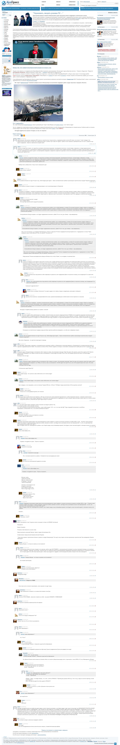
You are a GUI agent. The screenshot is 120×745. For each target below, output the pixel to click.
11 (4, 59)
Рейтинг (58, 4)
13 (6, 59)
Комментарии (72, 4)
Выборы (6, 30)
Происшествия (7, 24)
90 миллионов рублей (32, 80)
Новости (58, 1)
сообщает (45, 72)
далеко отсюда (59, 124)
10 (2, 59)
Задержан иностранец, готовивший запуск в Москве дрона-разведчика (97, 8)
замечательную (24, 82)
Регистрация (86, 1)
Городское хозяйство (6, 36)
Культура (6, 21)
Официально (72, 1)
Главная (44, 1)
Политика (6, 29)
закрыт (53, 128)
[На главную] (78, 3)
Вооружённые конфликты (7, 45)
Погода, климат (7, 42)
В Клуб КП (5, 12)
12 (5, 59)
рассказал (78, 18)
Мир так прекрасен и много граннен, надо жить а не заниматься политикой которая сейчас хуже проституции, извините (107, 59)
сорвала (50, 75)
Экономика (6, 19)
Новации (6, 38)
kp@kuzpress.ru (20, 742)
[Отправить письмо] (78, 4)
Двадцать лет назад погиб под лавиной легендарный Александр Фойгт (58, 8)
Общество (6, 27)
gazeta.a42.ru (19, 123)
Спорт (5, 32)
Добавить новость (112, 12)
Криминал (6, 26)
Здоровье (6, 39)
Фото (43, 4)
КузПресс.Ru (32, 741)
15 (9, 59)
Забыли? (104, 1)
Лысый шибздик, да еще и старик (105, 77)
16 (10, 59)
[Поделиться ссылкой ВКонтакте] (22, 135)
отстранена (63, 75)
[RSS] (78, 1)
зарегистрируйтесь (42, 734)
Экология (6, 23)
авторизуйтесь (35, 733)
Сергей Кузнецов (28, 124)
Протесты (6, 41)
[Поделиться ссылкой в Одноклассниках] (24, 135)
